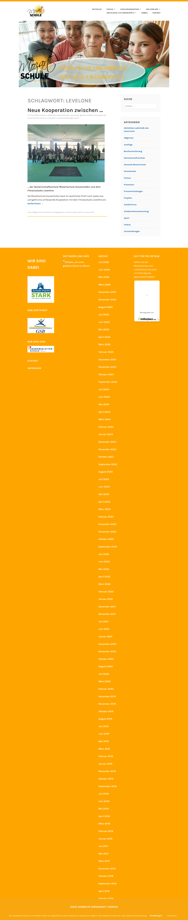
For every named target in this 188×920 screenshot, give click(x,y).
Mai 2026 (103, 277)
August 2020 (105, 666)
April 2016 (104, 891)
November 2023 (107, 449)
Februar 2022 (106, 591)
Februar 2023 (106, 516)
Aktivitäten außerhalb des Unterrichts (63, 115)
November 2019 (107, 703)
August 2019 (105, 718)
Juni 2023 (104, 486)
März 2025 (104, 344)
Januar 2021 (105, 636)
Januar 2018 (105, 838)
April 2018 (104, 816)
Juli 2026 (103, 262)
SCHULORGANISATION (129, 9)
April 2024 (104, 412)
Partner (43, 118)
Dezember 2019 (107, 696)
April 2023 (104, 501)
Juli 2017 (103, 846)
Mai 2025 (103, 329)
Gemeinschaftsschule (89, 115)
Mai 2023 (103, 494)
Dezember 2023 (107, 441)
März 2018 (104, 823)
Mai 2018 (103, 808)
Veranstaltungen (132, 231)
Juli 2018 (103, 793)
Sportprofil (89, 212)
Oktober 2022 (106, 539)
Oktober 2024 (106, 374)
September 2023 (107, 464)
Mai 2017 (103, 853)
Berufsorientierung (133, 151)
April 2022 (104, 576)
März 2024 (104, 419)
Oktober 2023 (106, 456)
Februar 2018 (105, 831)
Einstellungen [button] (156, 916)
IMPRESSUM (34, 368)
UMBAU (144, 13)
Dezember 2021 (107, 606)
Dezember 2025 (107, 292)
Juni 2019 (103, 733)
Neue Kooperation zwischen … (65, 110)
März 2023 (104, 509)
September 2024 (107, 382)
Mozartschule (71, 212)
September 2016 (107, 883)
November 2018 (107, 771)
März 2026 (104, 284)
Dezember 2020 (107, 644)
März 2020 (104, 681)
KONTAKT (157, 13)
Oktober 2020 (106, 659)
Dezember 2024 (107, 359)
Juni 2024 (104, 396)
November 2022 (107, 531)
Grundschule (130, 171)
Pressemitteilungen (65, 118)
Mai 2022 (103, 569)
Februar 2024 (106, 426)
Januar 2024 (105, 434)
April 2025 (104, 337)
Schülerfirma (130, 204)
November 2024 (107, 367)
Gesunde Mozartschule (135, 164)
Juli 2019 (103, 726)
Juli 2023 (103, 479)
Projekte (128, 198)
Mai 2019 (103, 741)
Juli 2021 (103, 621)
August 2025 (105, 307)
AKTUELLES (97, 9)
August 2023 (105, 471)
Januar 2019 (105, 763)
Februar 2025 (106, 352)
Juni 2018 (103, 801)
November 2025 (107, 299)
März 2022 (104, 584)
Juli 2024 (103, 389)
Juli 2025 (103, 314)
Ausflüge (128, 144)
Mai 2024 (103, 404)
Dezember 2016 (107, 868)
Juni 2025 (104, 322)
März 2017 (104, 861)
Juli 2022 (103, 554)
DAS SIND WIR (152, 9)
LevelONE (48, 212)
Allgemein (128, 138)
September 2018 (107, 786)
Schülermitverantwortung (136, 211)
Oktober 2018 (105, 778)
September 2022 (107, 546)
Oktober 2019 (105, 711)
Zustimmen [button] (172, 916)
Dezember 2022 (107, 524)
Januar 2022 (105, 599)
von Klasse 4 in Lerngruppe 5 (120, 13)
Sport (76, 118)
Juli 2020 (103, 674)
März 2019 (104, 748)
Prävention (52, 118)
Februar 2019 (105, 756)
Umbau (127, 224)
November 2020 (107, 651)
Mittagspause (58, 212)
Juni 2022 (104, 561)
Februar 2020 (106, 689)
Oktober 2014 (105, 898)
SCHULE (110, 9)
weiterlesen (35, 203)
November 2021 (107, 614)
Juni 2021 (103, 629)
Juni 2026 (104, 269)
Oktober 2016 (105, 876)
